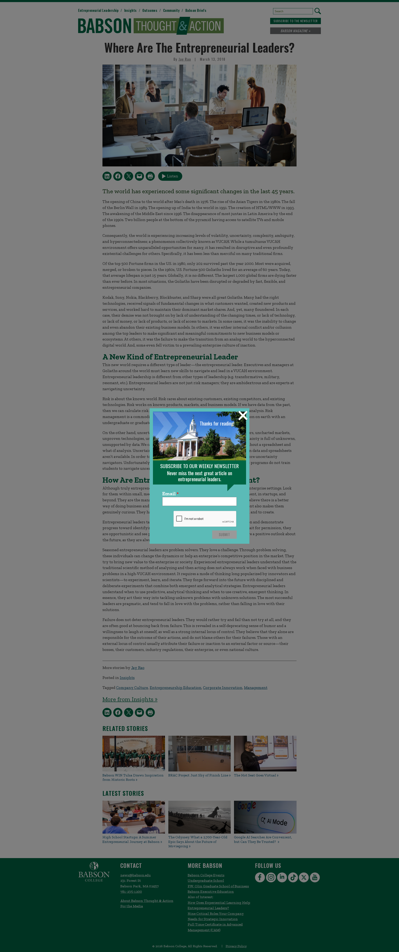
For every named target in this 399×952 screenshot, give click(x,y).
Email (169, 494)
